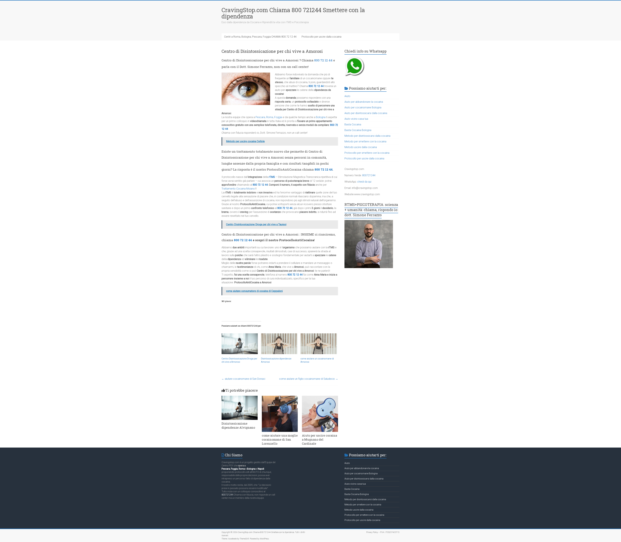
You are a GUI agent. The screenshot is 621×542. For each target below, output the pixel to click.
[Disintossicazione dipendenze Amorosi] (279, 343)
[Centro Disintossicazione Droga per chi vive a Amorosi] (240, 343)
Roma (269, 117)
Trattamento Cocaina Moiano (238, 188)
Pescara (260, 117)
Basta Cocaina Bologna (357, 130)
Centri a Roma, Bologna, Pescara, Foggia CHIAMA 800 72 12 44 (260, 36)
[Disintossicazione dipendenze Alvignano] (240, 397)
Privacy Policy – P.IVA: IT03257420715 (382, 532)
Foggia (278, 117)
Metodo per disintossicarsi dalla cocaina (367, 135)
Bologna (321, 117)
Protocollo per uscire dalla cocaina (321, 36)
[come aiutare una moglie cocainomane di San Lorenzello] (280, 397)
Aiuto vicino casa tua (356, 118)
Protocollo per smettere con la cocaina (366, 152)
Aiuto (347, 96)
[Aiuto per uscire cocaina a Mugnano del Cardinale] (320, 397)
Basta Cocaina (352, 124)
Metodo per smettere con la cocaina (365, 141)
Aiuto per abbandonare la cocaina (363, 101)
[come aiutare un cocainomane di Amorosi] (318, 343)
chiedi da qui (364, 181)
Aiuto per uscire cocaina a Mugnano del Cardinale (319, 439)
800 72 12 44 (323, 60)
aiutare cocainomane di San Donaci (243, 378)
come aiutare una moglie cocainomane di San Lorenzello (280, 439)
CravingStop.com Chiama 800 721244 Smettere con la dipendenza (293, 13)
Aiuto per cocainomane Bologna (362, 107)
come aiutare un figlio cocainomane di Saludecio (308, 378)
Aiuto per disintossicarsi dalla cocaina (365, 113)
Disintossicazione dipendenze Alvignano (238, 425)
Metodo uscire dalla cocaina (360, 147)
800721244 (368, 175)
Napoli (261, 468)
